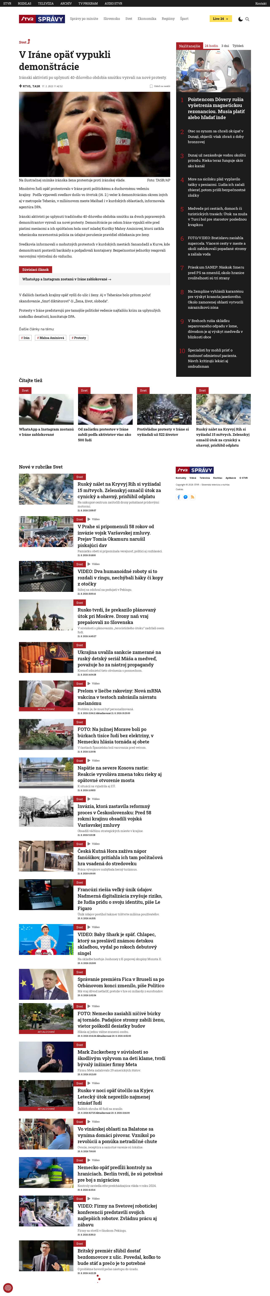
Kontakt (261, 3)
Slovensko (112, 18)
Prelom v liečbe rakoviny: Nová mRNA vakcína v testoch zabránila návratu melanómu (119, 697)
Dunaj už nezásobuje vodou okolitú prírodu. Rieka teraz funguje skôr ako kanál (217, 160)
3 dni (225, 46)
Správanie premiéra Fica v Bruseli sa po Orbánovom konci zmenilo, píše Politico (121, 982)
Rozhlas (24, 3)
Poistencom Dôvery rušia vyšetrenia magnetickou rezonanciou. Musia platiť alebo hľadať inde (216, 108)
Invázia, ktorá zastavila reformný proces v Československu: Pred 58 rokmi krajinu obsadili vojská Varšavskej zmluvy (114, 815)
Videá (193, 477)
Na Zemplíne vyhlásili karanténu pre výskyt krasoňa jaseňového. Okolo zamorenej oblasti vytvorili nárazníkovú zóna (215, 299)
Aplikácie (231, 477)
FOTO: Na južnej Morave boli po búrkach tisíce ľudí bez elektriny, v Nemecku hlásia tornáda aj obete (116, 735)
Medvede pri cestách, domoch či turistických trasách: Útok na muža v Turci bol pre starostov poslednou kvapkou (217, 216)
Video (96, 519)
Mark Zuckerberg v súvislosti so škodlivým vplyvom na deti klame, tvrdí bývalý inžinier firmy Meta (121, 1058)
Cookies (179, 489)
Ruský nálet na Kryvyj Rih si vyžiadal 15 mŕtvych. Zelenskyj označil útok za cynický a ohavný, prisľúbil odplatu (223, 437)
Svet (129, 18)
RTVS (27, 86)
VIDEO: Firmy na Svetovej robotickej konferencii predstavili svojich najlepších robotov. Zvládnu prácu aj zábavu (117, 1215)
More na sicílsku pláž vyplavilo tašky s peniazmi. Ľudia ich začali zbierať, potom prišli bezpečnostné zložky (217, 187)
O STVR (243, 477)
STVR (7, 3)
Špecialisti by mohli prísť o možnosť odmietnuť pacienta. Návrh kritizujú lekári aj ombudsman (212, 358)
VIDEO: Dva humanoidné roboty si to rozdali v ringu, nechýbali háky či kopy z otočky (120, 577)
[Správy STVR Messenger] (185, 498)
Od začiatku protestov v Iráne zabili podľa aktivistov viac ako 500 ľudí (104, 434)
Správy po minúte (84, 18)
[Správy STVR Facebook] (179, 498)
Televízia (46, 3)
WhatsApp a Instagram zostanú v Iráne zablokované (64, 279)
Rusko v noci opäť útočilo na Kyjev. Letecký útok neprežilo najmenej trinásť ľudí (116, 1096)
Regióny (168, 18)
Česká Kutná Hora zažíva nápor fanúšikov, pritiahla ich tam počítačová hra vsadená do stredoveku (120, 857)
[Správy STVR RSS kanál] (192, 498)
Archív (66, 3)
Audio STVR (113, 3)
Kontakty (181, 477)
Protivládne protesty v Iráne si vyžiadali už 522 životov (163, 432)
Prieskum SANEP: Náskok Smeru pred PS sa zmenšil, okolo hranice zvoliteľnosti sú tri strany (216, 272)
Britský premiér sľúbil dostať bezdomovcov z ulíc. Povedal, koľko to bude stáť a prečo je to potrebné (119, 1257)
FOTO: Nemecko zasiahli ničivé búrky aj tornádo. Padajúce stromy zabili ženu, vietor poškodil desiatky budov (121, 1019)
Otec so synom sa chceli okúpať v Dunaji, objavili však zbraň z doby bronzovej (216, 136)
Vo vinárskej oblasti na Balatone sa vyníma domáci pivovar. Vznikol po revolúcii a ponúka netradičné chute (117, 1135)
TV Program (88, 3)
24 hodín (211, 46)
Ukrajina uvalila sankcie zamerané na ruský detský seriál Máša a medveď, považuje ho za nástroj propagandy (119, 658)
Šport (184, 18)
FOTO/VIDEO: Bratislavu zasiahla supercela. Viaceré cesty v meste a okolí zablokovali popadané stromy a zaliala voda (217, 245)
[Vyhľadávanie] (247, 19)
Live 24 (218, 18)
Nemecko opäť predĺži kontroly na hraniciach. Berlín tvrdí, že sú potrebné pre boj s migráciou (120, 1173)
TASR (36, 86)
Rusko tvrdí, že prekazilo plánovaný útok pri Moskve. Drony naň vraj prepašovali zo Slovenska (117, 616)
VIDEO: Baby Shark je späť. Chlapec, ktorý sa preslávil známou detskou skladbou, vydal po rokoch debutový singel (117, 943)
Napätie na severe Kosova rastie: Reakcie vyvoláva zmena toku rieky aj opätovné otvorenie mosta (120, 774)
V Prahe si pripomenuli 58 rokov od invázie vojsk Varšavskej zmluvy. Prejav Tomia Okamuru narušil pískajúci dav (116, 535)
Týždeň (238, 46)
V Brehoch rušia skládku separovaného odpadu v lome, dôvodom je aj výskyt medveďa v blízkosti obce (215, 328)
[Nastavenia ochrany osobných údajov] (8, 1288)
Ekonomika (147, 18)
